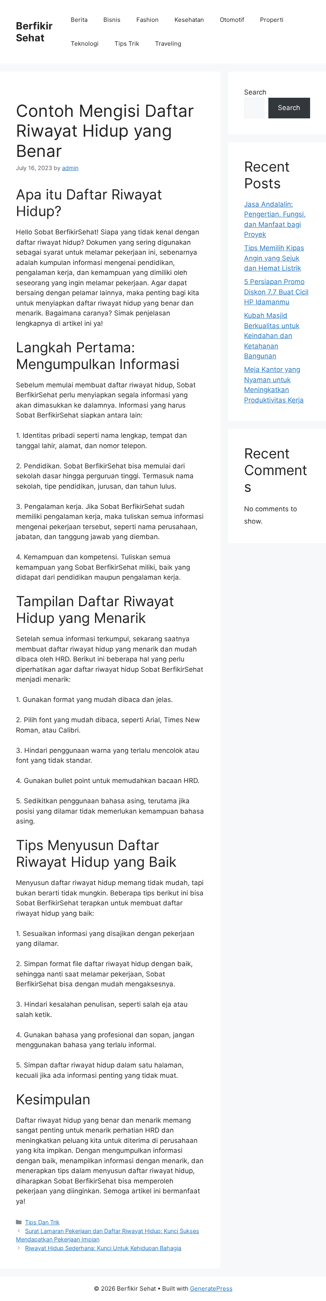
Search (255, 92)
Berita (79, 19)
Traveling (168, 43)
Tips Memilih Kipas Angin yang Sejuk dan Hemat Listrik (274, 258)
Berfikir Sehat (34, 32)
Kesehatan (189, 19)
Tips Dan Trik (42, 1222)
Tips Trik (126, 43)
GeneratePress (211, 1288)
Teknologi (85, 43)
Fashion (147, 19)
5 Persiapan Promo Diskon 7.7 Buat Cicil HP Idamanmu (276, 292)
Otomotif (232, 19)
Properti (271, 19)
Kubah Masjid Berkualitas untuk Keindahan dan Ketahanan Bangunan (271, 335)
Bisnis (111, 19)
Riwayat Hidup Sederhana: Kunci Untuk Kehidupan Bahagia (103, 1248)
